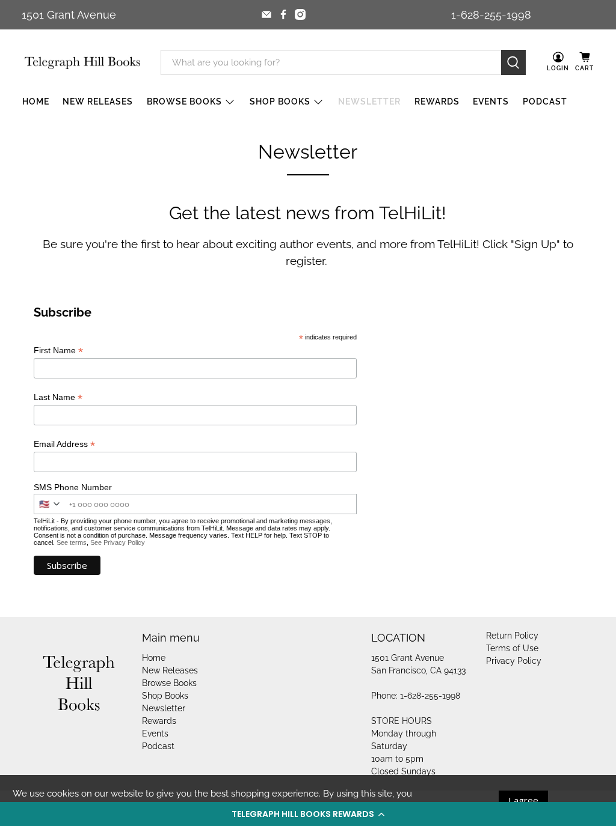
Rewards (437, 101)
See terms (72, 542)
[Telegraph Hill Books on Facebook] (283, 14)
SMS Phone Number (73, 487)
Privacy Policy (513, 661)
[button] (308, 814)
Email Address (64, 444)
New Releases (98, 101)
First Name (58, 350)
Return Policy (512, 635)
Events (491, 101)
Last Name (58, 397)
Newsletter (369, 101)
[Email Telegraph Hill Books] (266, 14)
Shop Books (280, 101)
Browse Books (184, 101)
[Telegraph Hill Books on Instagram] (300, 14)
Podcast (545, 101)
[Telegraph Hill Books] (82, 62)
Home (35, 101)
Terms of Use (512, 648)
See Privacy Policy (117, 542)
